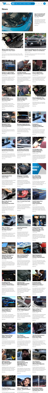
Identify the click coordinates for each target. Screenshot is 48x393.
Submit (32, 3)
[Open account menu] (39, 3)
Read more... (36, 25)
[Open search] (36, 4)
